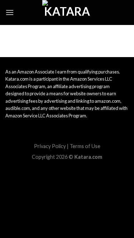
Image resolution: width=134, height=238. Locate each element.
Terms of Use (85, 146)
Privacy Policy (50, 146)
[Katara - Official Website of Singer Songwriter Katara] (67, 12)
